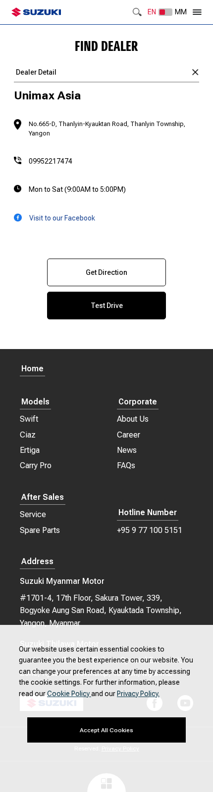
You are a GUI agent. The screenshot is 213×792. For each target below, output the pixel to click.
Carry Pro (36, 465)
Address (37, 562)
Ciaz (28, 435)
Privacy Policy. (138, 694)
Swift (29, 419)
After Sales (42, 497)
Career (128, 435)
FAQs (126, 465)
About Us (133, 419)
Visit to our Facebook (62, 218)
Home (32, 369)
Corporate (137, 402)
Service (33, 514)
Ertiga (30, 450)
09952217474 (50, 161)
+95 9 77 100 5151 (149, 530)
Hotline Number (147, 513)
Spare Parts (40, 530)
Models (35, 402)
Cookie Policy (69, 694)
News (127, 450)
